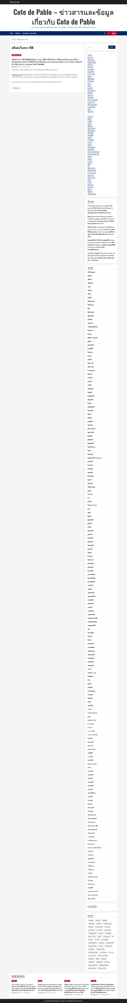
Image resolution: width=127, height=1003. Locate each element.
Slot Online (91, 633)
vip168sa (90, 698)
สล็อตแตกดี (91, 833)
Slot (89, 629)
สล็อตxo (90, 191)
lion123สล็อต (91, 447)
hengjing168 (91, 407)
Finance (90, 381)
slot (89, 166)
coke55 (90, 359)
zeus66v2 (90, 706)
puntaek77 (91, 567)
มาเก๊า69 (90, 756)
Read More (17, 88)
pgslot (90, 76)
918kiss (90, 55)
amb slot (90, 323)
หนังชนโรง (91, 60)
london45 (90, 461)
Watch (114, 33)
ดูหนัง (89, 86)
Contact (17, 33)
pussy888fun (91, 574)
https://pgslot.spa (93, 154)
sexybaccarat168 (93, 618)
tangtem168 (91, 654)
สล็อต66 (90, 126)
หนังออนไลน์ (91, 90)
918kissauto (91, 301)
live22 (89, 83)
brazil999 (90, 349)
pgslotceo (90, 542)
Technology (91, 658)
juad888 (90, 436)
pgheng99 (91, 79)
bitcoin (90, 334)
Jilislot (89, 414)
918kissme (91, 305)
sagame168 (91, 593)
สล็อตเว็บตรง (91, 128)
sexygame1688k (92, 622)
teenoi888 (91, 662)
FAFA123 (90, 374)
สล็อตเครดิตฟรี (92, 818)
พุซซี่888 (90, 753)
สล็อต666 (90, 782)
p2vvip (89, 491)
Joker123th (92, 936)
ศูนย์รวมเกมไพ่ (92, 764)
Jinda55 (90, 418)
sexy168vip (91, 611)
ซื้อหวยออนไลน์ (92, 104)
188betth (90, 283)
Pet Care (90, 494)
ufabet (89, 684)
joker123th (91, 432)
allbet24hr (91, 316)
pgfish (89, 516)
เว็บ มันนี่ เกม (91, 862)
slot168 (90, 636)
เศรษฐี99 (90, 888)
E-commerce (91, 370)
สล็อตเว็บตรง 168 (16, 55)
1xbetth (90, 290)
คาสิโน (90, 709)
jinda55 (90, 121)
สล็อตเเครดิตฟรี (92, 829)
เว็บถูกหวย (91, 869)
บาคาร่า (90, 142)
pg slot (90, 159)
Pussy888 (90, 571)
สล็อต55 (90, 778)
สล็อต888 (90, 133)
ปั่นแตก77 (90, 746)
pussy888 (91, 69)
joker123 (90, 57)
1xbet (89, 287)
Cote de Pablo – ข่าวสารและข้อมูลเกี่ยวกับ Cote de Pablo (63, 17)
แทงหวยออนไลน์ (93, 895)
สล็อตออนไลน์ (92, 194)
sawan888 (90, 600)
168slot (90, 276)
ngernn (90, 480)
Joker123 (90, 425)
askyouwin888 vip (93, 327)
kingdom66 (91, 443)
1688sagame (91, 272)
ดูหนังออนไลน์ (92, 170)
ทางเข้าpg (91, 724)
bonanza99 (91, 345)
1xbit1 (89, 294)
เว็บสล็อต (90, 880)
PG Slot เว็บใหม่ (92, 505)
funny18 (90, 392)
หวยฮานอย (91, 844)
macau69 (90, 472)
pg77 (89, 509)
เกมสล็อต (90, 855)
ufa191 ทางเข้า (92, 673)
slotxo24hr (91, 644)
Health (89, 403)
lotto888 (90, 469)
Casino (89, 356)
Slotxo (89, 640)
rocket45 (90, 585)
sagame (90, 589)
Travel (89, 669)
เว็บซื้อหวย (91, 866)
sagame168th (92, 62)
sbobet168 (91, 603)
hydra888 (90, 410)
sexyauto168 (91, 614)
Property (90, 556)
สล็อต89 (90, 789)
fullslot (90, 385)
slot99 (89, 123)
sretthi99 (91, 949)
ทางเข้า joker (92, 173)
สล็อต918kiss (92, 793)
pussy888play (92, 578)
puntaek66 (91, 563)
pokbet (90, 553)
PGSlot (89, 527)
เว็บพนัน (90, 873)
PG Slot (90, 502)
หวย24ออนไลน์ (92, 840)
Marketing (91, 476)
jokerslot (90, 187)
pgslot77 (90, 95)
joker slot (91, 175)
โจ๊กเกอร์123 (91, 177)
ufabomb (90, 687)
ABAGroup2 (91, 312)
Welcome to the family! (29, 33)
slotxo (89, 144)
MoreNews (69, 1001)
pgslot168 (90, 531)
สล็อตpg (90, 800)
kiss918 (90, 161)
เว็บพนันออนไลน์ (93, 877)
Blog (11, 33)
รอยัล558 (90, 760)
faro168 (90, 378)
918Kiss (90, 298)
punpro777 (91, 102)
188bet (90, 279)
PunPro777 (91, 560)
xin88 (89, 702)
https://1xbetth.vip (93, 152)
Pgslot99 (90, 538)
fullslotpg (91, 81)
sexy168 (90, 607)
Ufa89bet (90, 676)
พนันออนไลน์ (92, 749)
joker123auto (91, 429)
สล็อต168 (90, 111)
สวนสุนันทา (91, 837)
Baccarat (90, 330)
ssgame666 (91, 647)
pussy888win (91, 582)
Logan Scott (16, 67)
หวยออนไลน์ (91, 107)
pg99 (89, 512)
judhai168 (90, 440)
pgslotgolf (91, 545)
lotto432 (90, 465)
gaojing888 (91, 396)
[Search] (104, 33)
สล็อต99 (90, 797)
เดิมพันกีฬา (91, 859)
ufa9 (89, 680)
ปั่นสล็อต (90, 738)
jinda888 (90, 421)
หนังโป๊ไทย (91, 149)
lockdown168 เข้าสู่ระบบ (95, 458)
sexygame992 (92, 625)
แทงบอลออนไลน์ (93, 891)
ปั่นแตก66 (90, 97)
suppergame (91, 651)
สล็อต (89, 109)
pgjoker (90, 523)
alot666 (90, 319)
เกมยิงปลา (91, 851)
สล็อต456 (90, 775)
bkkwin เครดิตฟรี (92, 338)
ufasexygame (91, 691)
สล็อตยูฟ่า (90, 811)
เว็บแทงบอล (91, 884)
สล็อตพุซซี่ (91, 807)
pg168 (90, 119)
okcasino (90, 483)
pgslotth (90, 549)
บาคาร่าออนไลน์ (93, 100)
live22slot (90, 454)
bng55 (89, 341)
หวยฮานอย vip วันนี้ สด (94, 848)
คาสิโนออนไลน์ (92, 713)
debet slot (91, 363)
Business (90, 352)
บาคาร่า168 (91, 74)
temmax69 (91, 665)
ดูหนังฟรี (90, 67)
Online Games (91, 487)
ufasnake (90, 695)
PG (88, 498)
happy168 (90, 400)
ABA (89, 308)
